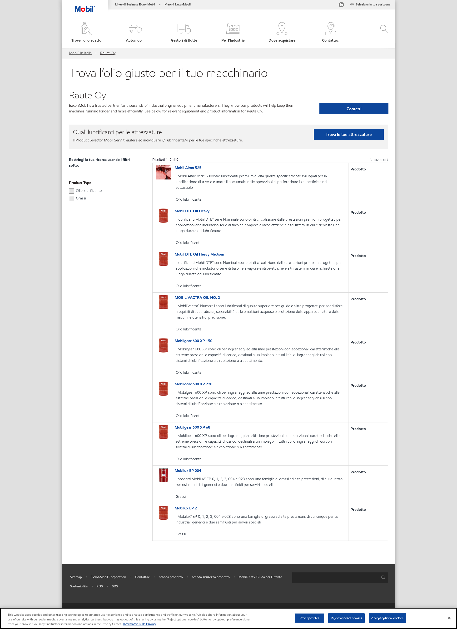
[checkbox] (71, 191)
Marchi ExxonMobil (177, 4)
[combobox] (340, 577)
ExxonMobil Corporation (108, 577)
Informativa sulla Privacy (139, 624)
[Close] (449, 618)
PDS (99, 586)
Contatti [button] (354, 108)
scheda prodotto (171, 577)
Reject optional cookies (346, 618)
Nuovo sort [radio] (379, 159)
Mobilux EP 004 (188, 470)
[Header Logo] (85, 6)
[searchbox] (335, 577)
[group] (101, 190)
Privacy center (309, 618)
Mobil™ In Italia (80, 52)
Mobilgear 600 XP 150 (193, 340)
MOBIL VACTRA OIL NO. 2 (197, 297)
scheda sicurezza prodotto (211, 577)
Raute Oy (107, 52)
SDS (115, 586)
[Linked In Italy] (341, 5)
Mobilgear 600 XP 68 (192, 427)
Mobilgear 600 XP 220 (193, 384)
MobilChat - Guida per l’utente (260, 577)
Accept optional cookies (387, 618)
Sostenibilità (79, 586)
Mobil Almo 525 (188, 167)
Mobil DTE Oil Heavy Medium (199, 254)
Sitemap (76, 577)
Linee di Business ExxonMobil (135, 4)
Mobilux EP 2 (186, 508)
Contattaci (142, 577)
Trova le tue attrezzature (349, 134)
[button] (135, 32)
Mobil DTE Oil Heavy (192, 210)
